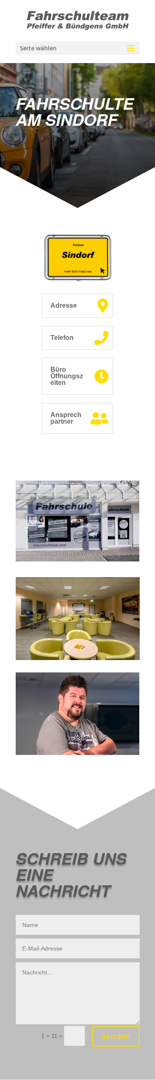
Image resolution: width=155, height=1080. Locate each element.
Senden (116, 1036)
